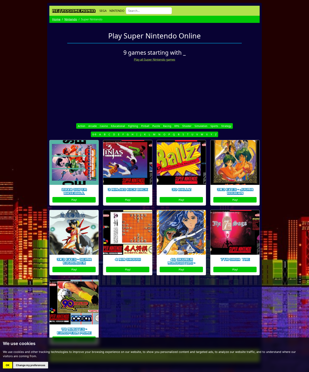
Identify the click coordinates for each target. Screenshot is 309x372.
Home (56, 19)
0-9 (94, 134)
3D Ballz (181, 189)
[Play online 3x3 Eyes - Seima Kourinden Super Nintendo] (74, 232)
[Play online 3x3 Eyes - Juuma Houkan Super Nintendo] (234, 162)
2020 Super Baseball (74, 191)
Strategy (226, 126)
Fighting (133, 126)
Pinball (145, 126)
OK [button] (7, 365)
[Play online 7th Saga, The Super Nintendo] (234, 232)
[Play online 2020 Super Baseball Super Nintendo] (74, 162)
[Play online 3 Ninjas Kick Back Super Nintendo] (127, 162)
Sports (214, 126)
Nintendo (70, 19)
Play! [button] (74, 199)
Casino (104, 126)
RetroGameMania (73, 11)
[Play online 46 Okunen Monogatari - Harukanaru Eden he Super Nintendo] (181, 232)
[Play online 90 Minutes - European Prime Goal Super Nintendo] (74, 302)
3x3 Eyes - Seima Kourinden (74, 261)
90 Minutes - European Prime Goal (74, 332)
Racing (167, 126)
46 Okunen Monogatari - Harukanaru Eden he (181, 265)
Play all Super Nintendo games (154, 59)
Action (81, 126)
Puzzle (156, 126)
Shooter (187, 126)
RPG (176, 126)
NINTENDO (116, 11)
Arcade (92, 126)
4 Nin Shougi (128, 259)
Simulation (201, 126)
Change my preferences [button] (30, 365)
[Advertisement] (154, 90)
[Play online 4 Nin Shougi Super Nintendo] (127, 232)
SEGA (103, 11)
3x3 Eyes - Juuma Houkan (235, 191)
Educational (118, 126)
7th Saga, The (235, 259)
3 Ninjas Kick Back (128, 189)
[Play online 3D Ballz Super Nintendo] (181, 162)
